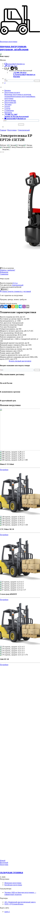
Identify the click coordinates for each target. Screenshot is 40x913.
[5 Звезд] (12, 147)
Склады (7, 108)
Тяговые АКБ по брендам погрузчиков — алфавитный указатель (20, 893)
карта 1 (7, 912)
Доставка (7, 104)
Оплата (7, 106)
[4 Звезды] (4, 147)
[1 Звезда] (11, 145)
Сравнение (4, 274)
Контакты (8, 112)
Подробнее (4, 470)
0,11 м (15, 283)
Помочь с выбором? (7, 270)
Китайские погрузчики (13, 885)
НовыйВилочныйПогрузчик (4, 862)
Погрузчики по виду (12, 92)
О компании (9, 110)
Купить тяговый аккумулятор (20, 361)
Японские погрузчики (12, 883)
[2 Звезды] (19, 145)
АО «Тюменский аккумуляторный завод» (20, 902)
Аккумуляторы (10, 100)
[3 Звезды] (28, 145)
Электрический (17, 285)
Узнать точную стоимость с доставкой (16, 291)
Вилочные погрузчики (8, 41)
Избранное (4, 272)
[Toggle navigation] (1, 87)
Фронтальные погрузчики (20, 96)
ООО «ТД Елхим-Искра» (14, 904)
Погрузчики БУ (10, 102)
